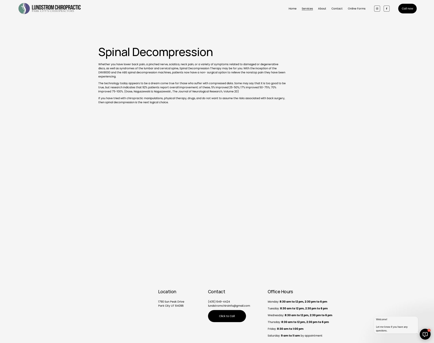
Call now (407, 9)
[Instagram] (377, 9)
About (322, 9)
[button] (425, 334)
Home (293, 9)
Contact (337, 9)
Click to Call (227, 316)
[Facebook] (387, 9)
